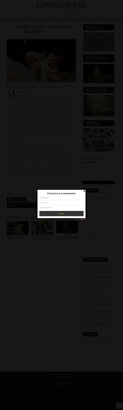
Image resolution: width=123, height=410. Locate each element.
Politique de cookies (60, 215)
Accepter (46, 211)
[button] (84, 195)
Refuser (61, 211)
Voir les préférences (77, 211)
